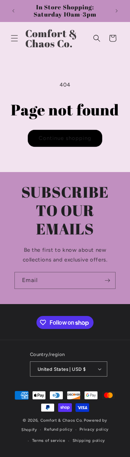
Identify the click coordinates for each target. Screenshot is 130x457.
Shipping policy (89, 440)
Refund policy (58, 429)
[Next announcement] (117, 11)
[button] (14, 38)
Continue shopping (65, 138)
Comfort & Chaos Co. (61, 420)
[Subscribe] (107, 280)
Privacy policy (94, 429)
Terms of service (48, 440)
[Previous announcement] (13, 11)
